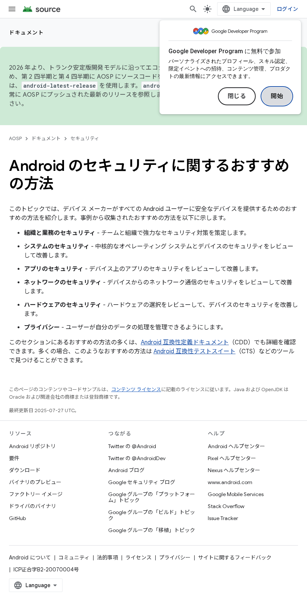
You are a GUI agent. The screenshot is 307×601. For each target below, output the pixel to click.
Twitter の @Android (132, 446)
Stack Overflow (226, 506)
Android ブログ (126, 470)
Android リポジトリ (32, 446)
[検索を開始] (193, 8)
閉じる (237, 96)
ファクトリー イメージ (36, 494)
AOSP (15, 138)
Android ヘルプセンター (236, 446)
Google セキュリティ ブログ (141, 482)
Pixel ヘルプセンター (232, 458)
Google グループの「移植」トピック (151, 530)
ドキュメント (26, 32)
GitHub (17, 518)
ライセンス (138, 558)
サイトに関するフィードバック (234, 558)
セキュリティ (84, 138)
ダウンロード (24, 470)
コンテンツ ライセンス (136, 389)
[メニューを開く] (11, 9)
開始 (277, 96)
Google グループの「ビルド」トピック (151, 515)
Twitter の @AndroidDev (136, 458)
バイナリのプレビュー (35, 482)
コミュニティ (73, 558)
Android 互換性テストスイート (194, 351)
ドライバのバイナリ (32, 506)
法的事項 (107, 558)
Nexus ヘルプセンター (234, 470)
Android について (30, 558)
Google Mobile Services (236, 494)
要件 (14, 458)
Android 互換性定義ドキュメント (185, 342)
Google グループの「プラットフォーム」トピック (151, 497)
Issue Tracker (223, 518)
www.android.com (230, 482)
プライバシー (175, 558)
